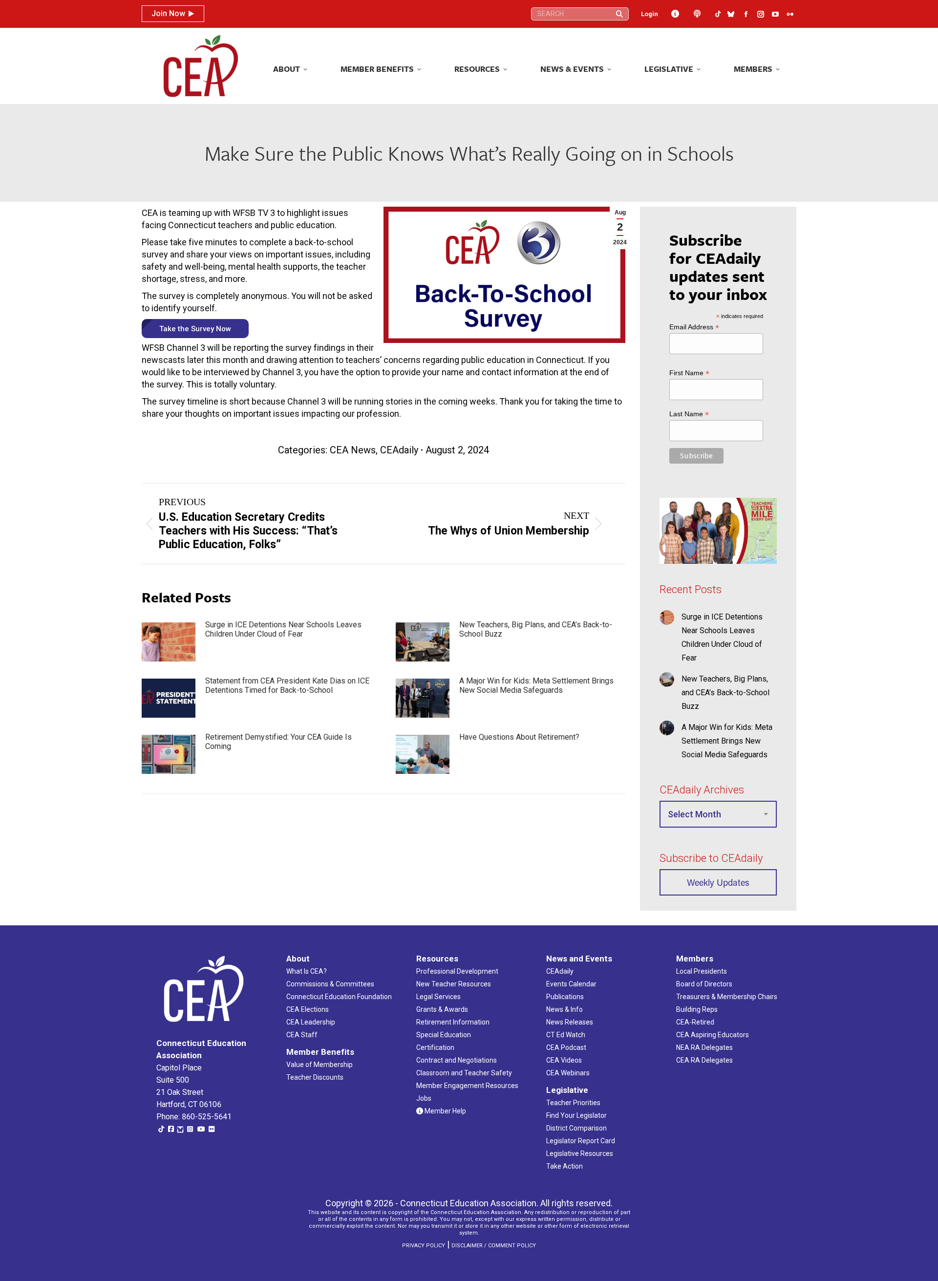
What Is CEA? (306, 971)
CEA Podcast (566, 1047)
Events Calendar (571, 984)
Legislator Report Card (580, 1141)
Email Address (694, 327)
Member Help (444, 1111)
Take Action (564, 1166)
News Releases (569, 1022)
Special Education (443, 1035)
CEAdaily (399, 450)
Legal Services (438, 997)
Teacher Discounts (314, 1077)
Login (649, 14)
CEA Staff (302, 1035)
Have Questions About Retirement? (519, 737)
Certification (435, 1047)
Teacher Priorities (573, 1103)
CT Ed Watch (565, 1035)
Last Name (689, 414)
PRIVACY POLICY (423, 1245)
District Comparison (576, 1128)
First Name (689, 373)
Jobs (423, 1098)
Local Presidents (701, 971)
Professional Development (457, 971)
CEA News (353, 450)
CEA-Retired (695, 1022)
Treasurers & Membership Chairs (726, 997)
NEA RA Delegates (704, 1047)
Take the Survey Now (195, 328)
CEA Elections (307, 1009)
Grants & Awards (442, 1009)
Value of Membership (319, 1064)
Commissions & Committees (330, 984)
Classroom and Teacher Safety (464, 1073)
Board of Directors (704, 984)
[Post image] (168, 642)
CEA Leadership (310, 1022)
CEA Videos (564, 1060)
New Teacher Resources (453, 984)
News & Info (564, 1009)
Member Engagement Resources (467, 1085)
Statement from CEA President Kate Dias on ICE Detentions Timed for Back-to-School (287, 685)
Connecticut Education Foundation (339, 997)
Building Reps (697, 1009)
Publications (565, 997)
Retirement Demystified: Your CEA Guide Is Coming (278, 741)
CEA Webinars (568, 1073)
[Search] (619, 14)
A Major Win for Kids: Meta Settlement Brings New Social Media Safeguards (536, 685)
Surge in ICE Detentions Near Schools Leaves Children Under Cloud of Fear (283, 629)
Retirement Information (453, 1022)
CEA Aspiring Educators (712, 1035)
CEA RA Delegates (704, 1060)
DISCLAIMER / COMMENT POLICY (493, 1245)
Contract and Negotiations (456, 1060)
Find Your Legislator (576, 1115)
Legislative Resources (579, 1153)
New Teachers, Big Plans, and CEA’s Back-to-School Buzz (535, 629)
